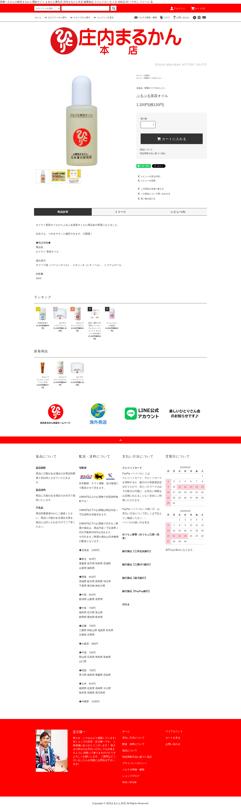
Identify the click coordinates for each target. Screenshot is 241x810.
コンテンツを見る (105, 17)
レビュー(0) (178, 211)
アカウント (179, 8)
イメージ (120, 211)
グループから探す (81, 17)
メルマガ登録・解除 (147, 17)
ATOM (132, 782)
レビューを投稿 (148, 180)
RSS (124, 782)
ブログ (167, 17)
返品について (146, 149)
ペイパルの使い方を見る (135, 522)
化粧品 (147, 75)
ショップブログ (131, 775)
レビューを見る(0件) (150, 176)
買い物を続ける (148, 198)
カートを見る (172, 737)
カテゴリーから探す (57, 17)
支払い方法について (133, 737)
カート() (200, 8)
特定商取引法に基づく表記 (152, 153)
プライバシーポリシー (134, 763)
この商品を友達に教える (152, 189)
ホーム (38, 17)
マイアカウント (174, 731)
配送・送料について (133, 744)
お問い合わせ (182, 17)
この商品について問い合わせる (155, 194)
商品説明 (63, 211)
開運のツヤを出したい (153, 78)
